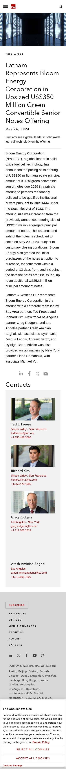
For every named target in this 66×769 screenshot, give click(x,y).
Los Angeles (18, 522)
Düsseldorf (36, 675)
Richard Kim (20, 471)
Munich (46, 697)
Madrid (38, 693)
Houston (43, 680)
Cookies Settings (12, 765)
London (13, 684)
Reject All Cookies (33, 749)
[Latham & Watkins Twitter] (18, 655)
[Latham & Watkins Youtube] (34, 655)
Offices (15, 619)
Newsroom (18, 613)
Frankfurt (50, 675)
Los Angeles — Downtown (24, 689)
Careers (15, 645)
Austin (12, 671)
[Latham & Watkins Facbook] (26, 655)
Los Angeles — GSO (20, 693)
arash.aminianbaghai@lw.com (29, 572)
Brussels (44, 671)
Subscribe (17, 605)
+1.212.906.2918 (21, 530)
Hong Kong (29, 680)
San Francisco (37, 429)
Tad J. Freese (21, 424)
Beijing (22, 671)
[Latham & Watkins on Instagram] (42, 655)
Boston (33, 671)
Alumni (15, 638)
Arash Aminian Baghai (28, 564)
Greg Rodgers (21, 517)
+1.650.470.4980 (21, 483)
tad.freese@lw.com (22, 433)
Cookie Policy (41, 742)
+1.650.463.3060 (21, 437)
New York (34, 522)
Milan (36, 697)
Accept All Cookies (33, 758)
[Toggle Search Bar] (60, 6)
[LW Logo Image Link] (13, 6)
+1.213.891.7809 (21, 576)
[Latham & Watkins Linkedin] (10, 655)
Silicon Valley (19, 429)
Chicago (14, 675)
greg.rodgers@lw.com (24, 526)
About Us (16, 632)
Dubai (24, 675)
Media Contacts (22, 626)
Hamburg (14, 680)
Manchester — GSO (20, 697)
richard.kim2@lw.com (24, 479)
